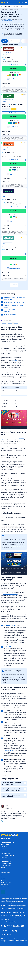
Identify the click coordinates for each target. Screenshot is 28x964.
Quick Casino (4, 868)
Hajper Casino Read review (7, 195)
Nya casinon (4, 849)
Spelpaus (18, 278)
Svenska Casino (4, 9)
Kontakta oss (4, 884)
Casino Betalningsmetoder (7, 855)
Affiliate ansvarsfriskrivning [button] (6, 20)
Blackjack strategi (8, 750)
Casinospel (10, 9)
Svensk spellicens (5, 853)
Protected (8, 934)
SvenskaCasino (5, 844)
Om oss (3, 878)
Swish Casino (4, 857)
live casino (14, 360)
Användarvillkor (4, 922)
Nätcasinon (4, 846)
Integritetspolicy (12, 922)
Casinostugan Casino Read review (7, 53)
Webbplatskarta (5, 887)
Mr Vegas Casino (10, 625)
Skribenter (3, 880)
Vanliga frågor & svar (10, 314)
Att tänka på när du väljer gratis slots (14, 302)
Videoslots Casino (10, 647)
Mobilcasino (4, 851)
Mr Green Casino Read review (8, 100)
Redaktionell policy (6, 882)
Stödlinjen (13, 278)
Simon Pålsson (8, 19)
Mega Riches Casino (6, 865)
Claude (10, 323)
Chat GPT (4, 323)
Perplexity (16, 323)
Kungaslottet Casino (6, 863)
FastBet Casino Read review (7, 242)
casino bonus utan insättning (10, 594)
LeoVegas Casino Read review (8, 148)
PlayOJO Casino (5, 870)
